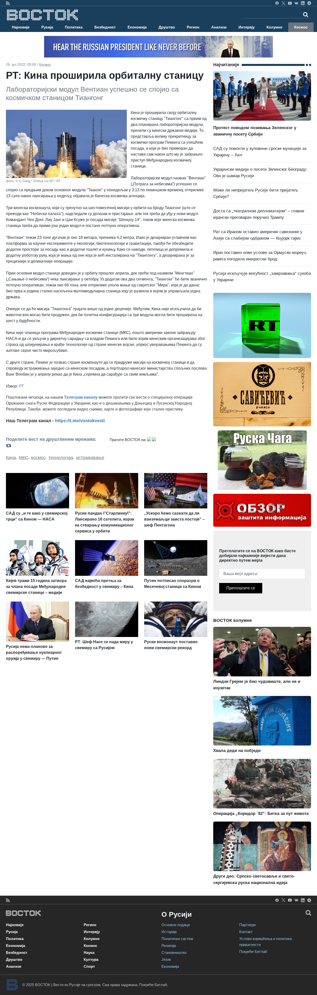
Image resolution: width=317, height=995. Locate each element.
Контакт (246, 932)
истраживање (90, 457)
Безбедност (105, 27)
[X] (283, 3)
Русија (47, 27)
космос (38, 457)
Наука (89, 952)
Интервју (246, 27)
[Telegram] (309, 3)
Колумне (274, 27)
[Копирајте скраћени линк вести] (55, 445)
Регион (193, 27)
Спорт (89, 966)
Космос (301, 27)
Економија (137, 27)
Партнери (247, 925)
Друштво (166, 27)
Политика (73, 27)
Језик (166, 959)
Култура (91, 959)
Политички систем (177, 939)
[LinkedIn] (303, 3)
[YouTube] (290, 3)
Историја (169, 932)
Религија (168, 945)
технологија (61, 457)
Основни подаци (175, 925)
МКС (23, 457)
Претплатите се (240, 588)
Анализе (219, 27)
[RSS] (8, 3)
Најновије (20, 27)
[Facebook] (277, 3)
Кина (11, 457)
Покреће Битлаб (253, 951)
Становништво (173, 952)
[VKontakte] (296, 3)
